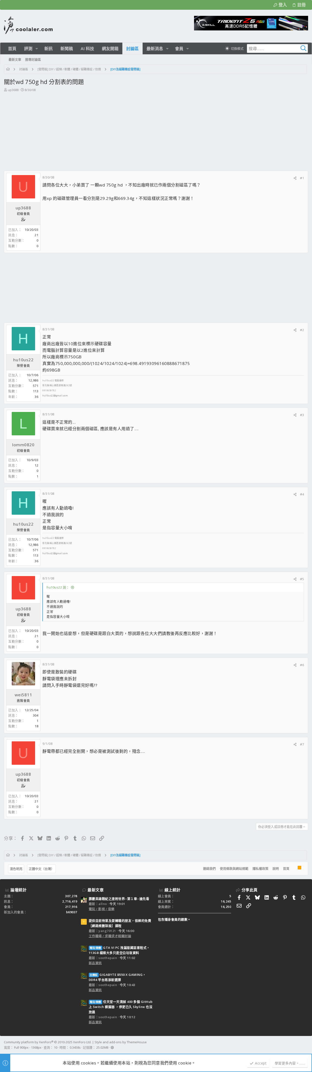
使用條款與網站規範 (234, 868)
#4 (302, 494)
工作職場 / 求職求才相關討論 (110, 936)
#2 (302, 330)
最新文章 (96, 890)
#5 (302, 579)
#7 (302, 744)
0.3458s (75, 1047)
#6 (302, 665)
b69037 (71, 912)
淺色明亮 (16, 869)
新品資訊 (95, 963)
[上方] (293, 868)
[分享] (295, 178)
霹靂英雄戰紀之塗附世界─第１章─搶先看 (119, 898)
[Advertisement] (155, 129)
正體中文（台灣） (41, 869)
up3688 (13, 90)
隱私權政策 (260, 868)
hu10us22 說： (58, 587)
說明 (276, 868)
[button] (36, 48)
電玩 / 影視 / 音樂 (102, 909)
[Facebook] (306, 1045)
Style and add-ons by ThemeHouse (121, 1042)
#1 (302, 178)
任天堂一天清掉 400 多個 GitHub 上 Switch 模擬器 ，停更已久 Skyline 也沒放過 (121, 1006)
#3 (302, 415)
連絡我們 (209, 868)
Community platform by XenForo (47, 1042)
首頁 (286, 868)
